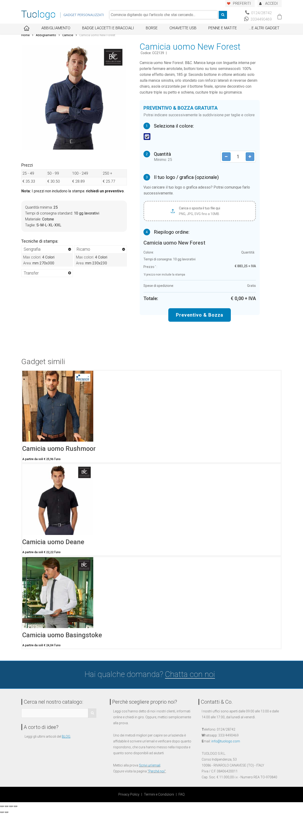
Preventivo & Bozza (199, 315)
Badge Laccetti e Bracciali (108, 28)
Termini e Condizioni (159, 794)
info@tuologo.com (225, 741)
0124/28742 (261, 13)
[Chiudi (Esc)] (2, 806)
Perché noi (157, 771)
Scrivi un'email (149, 765)
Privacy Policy (128, 794)
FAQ (181, 794)
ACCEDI (271, 3)
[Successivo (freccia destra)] (6, 812)
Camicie (67, 35)
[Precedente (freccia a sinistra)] (2, 812)
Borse (152, 28)
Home (25, 35)
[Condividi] (6, 806)
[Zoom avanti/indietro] (15, 806)
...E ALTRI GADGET (264, 28)
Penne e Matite (222, 28)
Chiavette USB (182, 28)
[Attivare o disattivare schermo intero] (11, 806)
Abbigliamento (55, 28)
